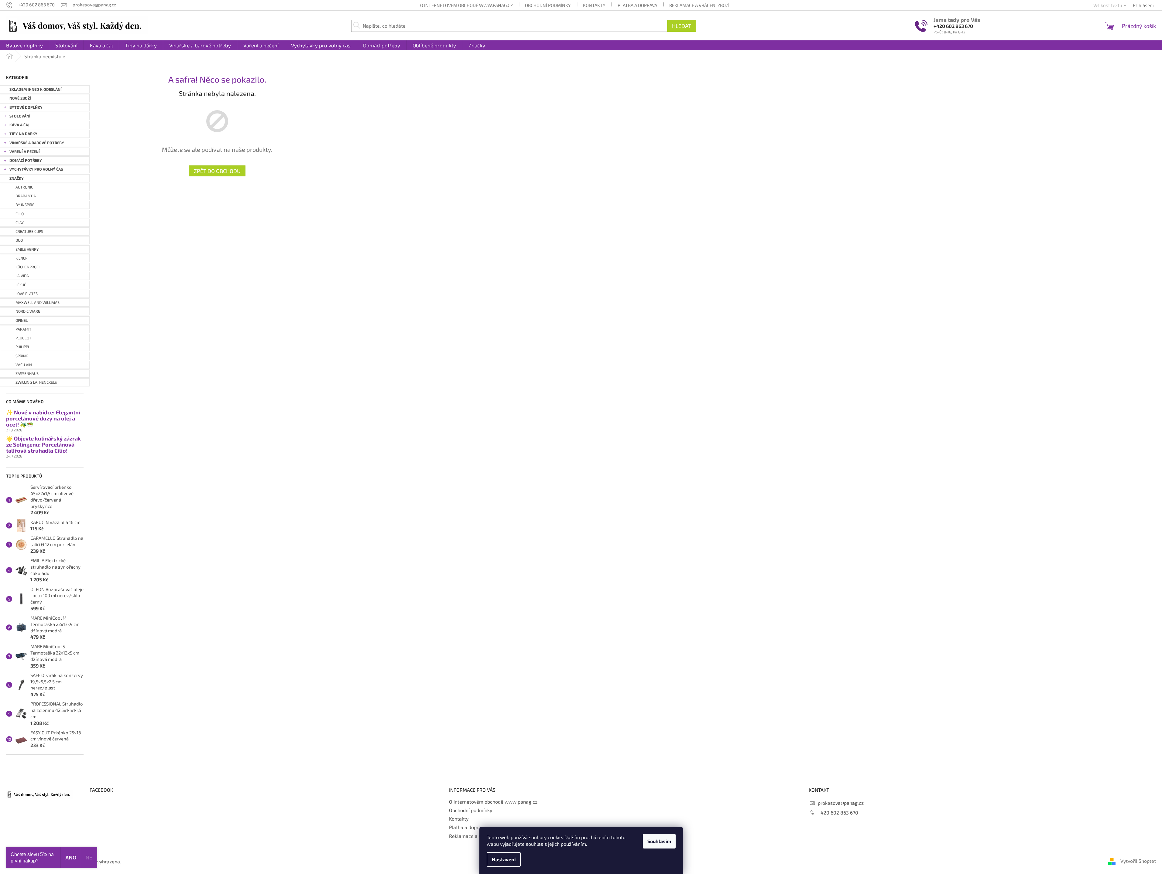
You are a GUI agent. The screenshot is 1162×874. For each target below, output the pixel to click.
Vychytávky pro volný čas (36, 169)
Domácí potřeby (25, 160)
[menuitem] (24, 45)
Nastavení (504, 859)
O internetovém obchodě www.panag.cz (466, 5)
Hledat (681, 25)
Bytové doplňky (26, 107)
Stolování (19, 116)
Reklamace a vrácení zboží (699, 5)
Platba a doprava (637, 5)
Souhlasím (659, 841)
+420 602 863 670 (953, 26)
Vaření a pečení (24, 151)
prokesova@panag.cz (841, 803)
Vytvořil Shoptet (1138, 861)
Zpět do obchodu (217, 171)
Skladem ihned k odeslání (35, 89)
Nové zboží (20, 98)
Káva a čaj (19, 125)
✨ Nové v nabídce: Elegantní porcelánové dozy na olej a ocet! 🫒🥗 (43, 418)
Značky (16, 178)
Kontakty (594, 5)
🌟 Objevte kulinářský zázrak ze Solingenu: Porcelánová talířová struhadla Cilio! (43, 445)
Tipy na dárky (23, 133)
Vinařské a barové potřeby (36, 143)
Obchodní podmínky (548, 5)
